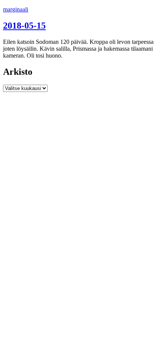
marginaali (15, 9)
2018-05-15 (24, 26)
